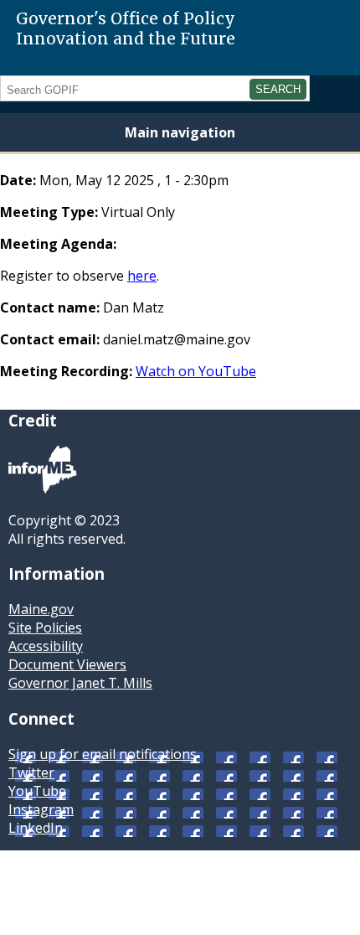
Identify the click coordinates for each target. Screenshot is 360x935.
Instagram (41, 809)
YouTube (37, 791)
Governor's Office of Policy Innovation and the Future (125, 28)
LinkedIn (35, 828)
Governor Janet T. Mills (80, 683)
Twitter (31, 772)
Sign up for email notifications (102, 754)
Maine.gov (41, 609)
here (142, 275)
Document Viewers (67, 664)
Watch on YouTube (196, 371)
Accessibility (45, 646)
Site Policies (45, 627)
